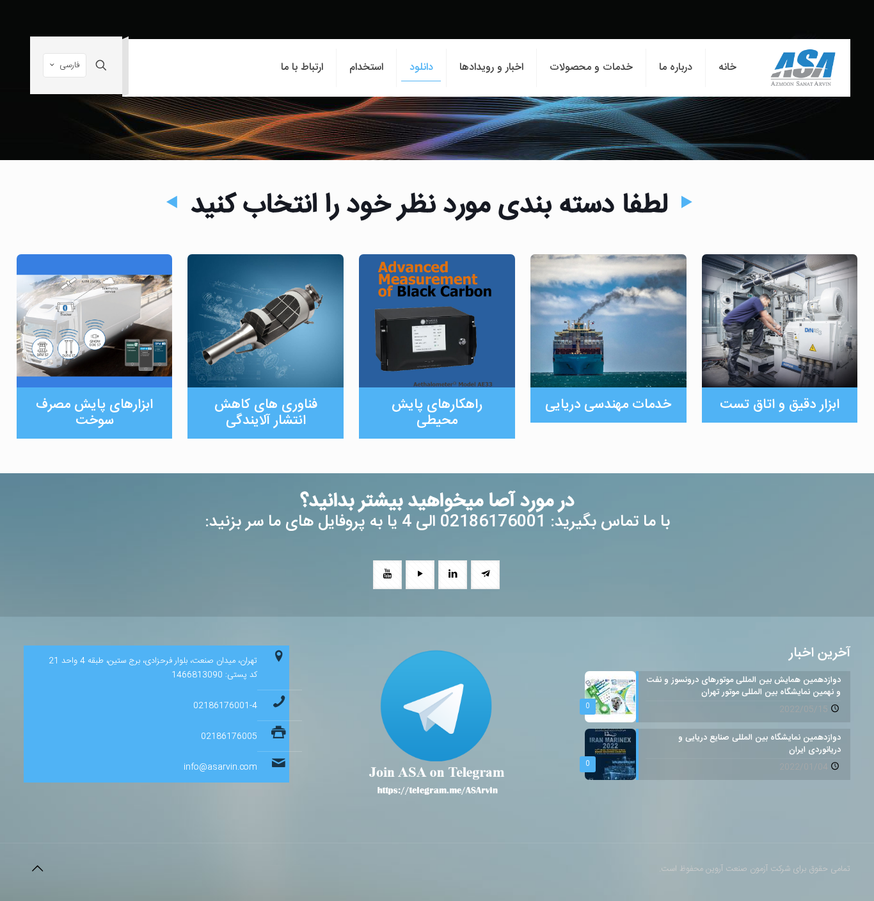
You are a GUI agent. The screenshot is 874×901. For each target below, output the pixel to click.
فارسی (69, 65)
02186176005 (229, 736)
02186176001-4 (225, 706)
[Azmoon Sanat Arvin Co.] (803, 68)
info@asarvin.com (220, 767)
